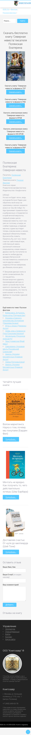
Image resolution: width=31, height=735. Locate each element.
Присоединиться (12, 631)
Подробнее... (11, 439)
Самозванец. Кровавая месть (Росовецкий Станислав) (14, 349)
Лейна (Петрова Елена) (15, 362)
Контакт (8, 636)
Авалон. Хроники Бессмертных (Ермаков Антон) (12, 356)
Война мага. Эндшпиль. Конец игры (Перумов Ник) (14, 313)
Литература (10, 629)
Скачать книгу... (15, 92)
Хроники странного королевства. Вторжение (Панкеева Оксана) (13, 320)
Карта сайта (10, 639)
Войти (7, 634)
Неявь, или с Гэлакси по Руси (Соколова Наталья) (14, 332)
